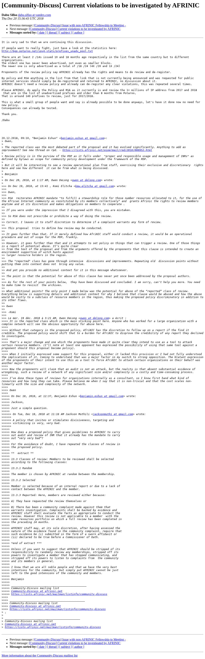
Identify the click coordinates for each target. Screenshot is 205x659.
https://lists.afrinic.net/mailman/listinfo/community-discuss (59, 594)
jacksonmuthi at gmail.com (113, 414)
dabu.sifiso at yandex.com (34, 15)
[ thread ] (52, 32)
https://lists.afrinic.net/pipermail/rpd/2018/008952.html (107, 150)
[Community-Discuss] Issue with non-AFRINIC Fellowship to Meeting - (80, 25)
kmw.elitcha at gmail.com (94, 186)
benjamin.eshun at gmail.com (82, 138)
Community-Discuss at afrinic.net (36, 591)
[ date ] (41, 32)
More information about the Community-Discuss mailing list (39, 655)
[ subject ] (65, 32)
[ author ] (78, 32)
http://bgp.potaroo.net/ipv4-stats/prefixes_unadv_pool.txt (47, 51)
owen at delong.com (86, 180)
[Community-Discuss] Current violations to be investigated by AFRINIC (75, 29)
